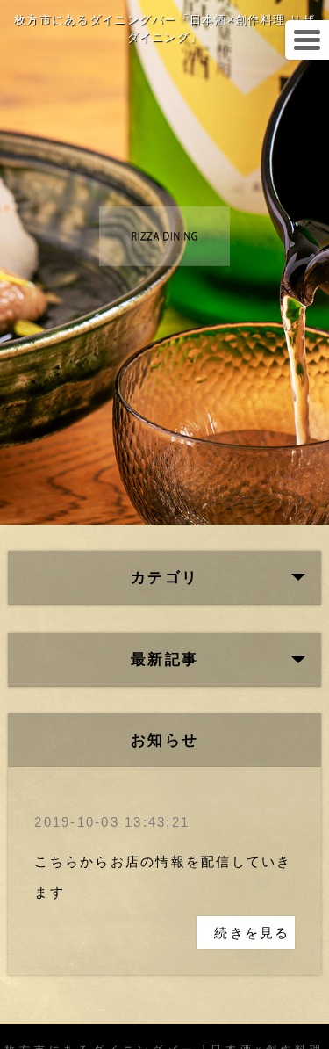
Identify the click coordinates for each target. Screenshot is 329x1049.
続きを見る (252, 932)
